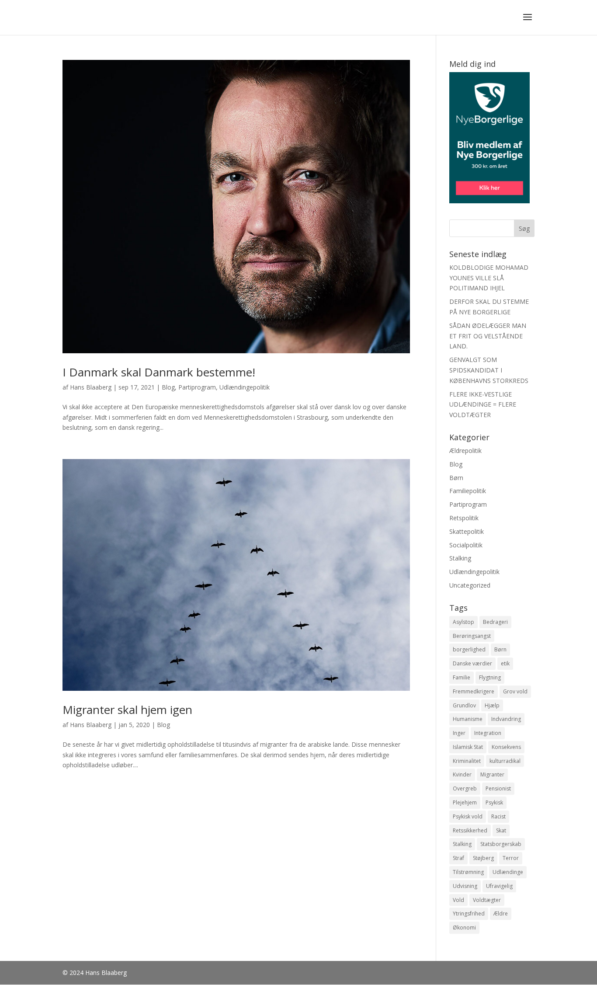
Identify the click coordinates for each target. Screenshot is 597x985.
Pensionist (498, 788)
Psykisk (494, 802)
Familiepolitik (467, 491)
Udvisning (465, 886)
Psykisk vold (467, 816)
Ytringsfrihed (469, 913)
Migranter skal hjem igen (127, 709)
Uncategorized (469, 585)
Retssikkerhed (470, 830)
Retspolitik (464, 518)
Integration (487, 733)
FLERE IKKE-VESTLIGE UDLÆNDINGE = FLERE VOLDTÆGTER (482, 404)
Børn (456, 477)
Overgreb (465, 788)
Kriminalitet (467, 761)
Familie (461, 677)
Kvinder (462, 774)
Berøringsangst (472, 636)
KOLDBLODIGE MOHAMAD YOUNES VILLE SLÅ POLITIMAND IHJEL (488, 277)
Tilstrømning (468, 872)
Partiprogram (197, 387)
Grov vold (515, 691)
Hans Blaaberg (90, 387)
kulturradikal (505, 761)
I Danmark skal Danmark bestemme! (158, 372)
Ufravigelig (499, 886)
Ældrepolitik (465, 450)
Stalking (460, 558)
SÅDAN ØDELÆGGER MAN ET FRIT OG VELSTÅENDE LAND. (487, 336)
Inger (459, 733)
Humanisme (467, 719)
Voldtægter (487, 900)
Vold (458, 900)
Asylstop (463, 622)
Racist (498, 816)
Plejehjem (465, 802)
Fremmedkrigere (473, 691)
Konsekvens (506, 747)
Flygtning (490, 677)
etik (505, 663)
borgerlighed (469, 649)
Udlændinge (508, 872)
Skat (501, 830)
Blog (168, 387)
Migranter (492, 774)
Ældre (500, 913)
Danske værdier (472, 663)
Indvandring (506, 719)
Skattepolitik (466, 531)
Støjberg (483, 858)
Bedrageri (495, 622)
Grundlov (464, 705)
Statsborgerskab (500, 844)
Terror (511, 858)
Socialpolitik (465, 545)
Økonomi (464, 927)
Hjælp (492, 705)
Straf (458, 858)
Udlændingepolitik (244, 387)
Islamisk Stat (468, 747)
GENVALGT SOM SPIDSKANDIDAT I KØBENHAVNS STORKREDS (488, 370)
